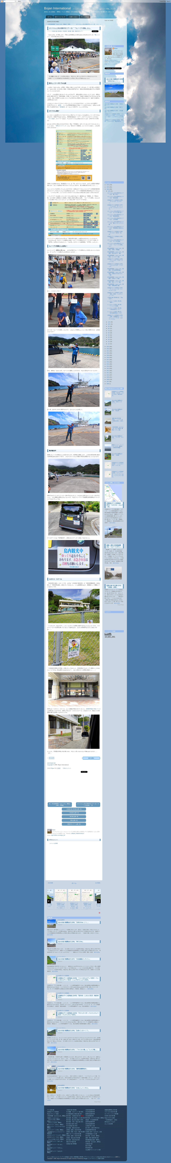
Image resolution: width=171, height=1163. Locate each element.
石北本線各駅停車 (90, 1111)
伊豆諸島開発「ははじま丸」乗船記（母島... (59, 24)
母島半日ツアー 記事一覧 (74, 824)
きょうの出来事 (109, 1123)
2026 (108, 184)
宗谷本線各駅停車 (90, 1123)
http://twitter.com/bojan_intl (58, 835)
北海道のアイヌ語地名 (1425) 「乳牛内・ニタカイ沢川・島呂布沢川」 (114, 120)
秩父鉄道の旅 (89, 1147)
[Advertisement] (74, 787)
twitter (71, 1157)
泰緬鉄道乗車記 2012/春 (111, 1110)
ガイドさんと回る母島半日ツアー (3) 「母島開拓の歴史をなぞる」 (115, 228)
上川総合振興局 (60, 920)
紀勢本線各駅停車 (90, 1121)
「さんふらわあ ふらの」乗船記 (55, 1139)
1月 (109, 343)
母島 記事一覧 (74, 820)
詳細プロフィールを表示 (111, 64)
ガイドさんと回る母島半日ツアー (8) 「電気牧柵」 (115, 197)
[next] (99, 901)
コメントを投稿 (54, 843)
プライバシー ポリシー (90, 1157)
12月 (109, 191)
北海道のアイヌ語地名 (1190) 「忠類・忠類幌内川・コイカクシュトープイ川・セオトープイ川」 (115, 317)
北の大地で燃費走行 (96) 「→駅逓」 (117, 454)
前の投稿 (50, 883)
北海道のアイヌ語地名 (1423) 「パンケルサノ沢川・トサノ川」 (118, 464)
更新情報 (76, 1157)
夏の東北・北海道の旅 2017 (73, 1115)
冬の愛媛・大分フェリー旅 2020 (74, 1111)
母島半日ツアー (79, 31)
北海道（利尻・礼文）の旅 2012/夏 (75, 1131)
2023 (108, 346)
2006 (108, 383)
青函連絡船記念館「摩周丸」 (93, 1139)
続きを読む (91, 758)
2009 (108, 377)
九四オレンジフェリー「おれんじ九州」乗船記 (53, 1118)
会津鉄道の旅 (89, 1143)
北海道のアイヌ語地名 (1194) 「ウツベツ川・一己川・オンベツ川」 (115, 260)
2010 (108, 375)
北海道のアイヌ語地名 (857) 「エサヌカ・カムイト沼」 (114, 504)
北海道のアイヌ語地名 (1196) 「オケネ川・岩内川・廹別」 (115, 233)
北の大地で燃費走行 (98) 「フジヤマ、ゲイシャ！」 (118, 437)
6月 (109, 333)
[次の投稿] (92, 805)
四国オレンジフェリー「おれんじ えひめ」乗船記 (54, 1122)
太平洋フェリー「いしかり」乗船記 (56, 1135)
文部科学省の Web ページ (93, 709)
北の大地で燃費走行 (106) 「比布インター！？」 (73, 1030)
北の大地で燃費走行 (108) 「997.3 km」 (71, 941)
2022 (108, 348)
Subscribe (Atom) (101, 1157)
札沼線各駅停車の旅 (91, 1129)
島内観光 (62, 107)
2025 (108, 187)
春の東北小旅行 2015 (71, 1123)
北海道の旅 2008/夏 (71, 1143)
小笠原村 (64, 31)
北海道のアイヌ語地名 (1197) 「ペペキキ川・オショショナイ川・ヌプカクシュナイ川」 (115, 207)
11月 (109, 322)
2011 (108, 372)
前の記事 (51, 758)
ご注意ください (73, 17)
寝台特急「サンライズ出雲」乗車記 (95, 1118)
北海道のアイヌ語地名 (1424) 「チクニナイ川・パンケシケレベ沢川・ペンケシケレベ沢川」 (118, 474)
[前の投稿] (50, 803)
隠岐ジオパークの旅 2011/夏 (73, 1133)
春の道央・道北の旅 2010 (73, 1139)
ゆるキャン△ (110, 1157)
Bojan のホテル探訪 (110, 1118)
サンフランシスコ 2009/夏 (111, 1114)
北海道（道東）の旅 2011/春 (73, 1135)
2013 (108, 368)
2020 (108, 353)
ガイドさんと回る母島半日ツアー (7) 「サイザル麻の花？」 (115, 212)
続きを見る (50, 934)
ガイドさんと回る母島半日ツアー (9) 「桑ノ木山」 (115, 193)
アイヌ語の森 (50, 1110)
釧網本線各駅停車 (90, 1114)
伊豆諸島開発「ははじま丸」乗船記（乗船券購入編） (115, 285)
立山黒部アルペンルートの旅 (93, 1149)
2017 (108, 359)
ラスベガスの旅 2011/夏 (111, 1111)
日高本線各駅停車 (90, 1110)
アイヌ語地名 (85, 17)
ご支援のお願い (101, 1158)
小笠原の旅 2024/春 (56, 31)
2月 (109, 341)
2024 (108, 189)
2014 (108, 366)
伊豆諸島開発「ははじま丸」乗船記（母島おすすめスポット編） (115, 274)
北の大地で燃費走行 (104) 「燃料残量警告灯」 (73, 1069)
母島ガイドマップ (61, 125)
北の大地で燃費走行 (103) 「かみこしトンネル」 (73, 1088)
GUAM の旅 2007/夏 (110, 1115)
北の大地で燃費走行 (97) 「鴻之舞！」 (117, 410)
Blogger (85, 1158)
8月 (109, 328)
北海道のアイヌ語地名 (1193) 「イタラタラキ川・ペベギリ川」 (115, 265)
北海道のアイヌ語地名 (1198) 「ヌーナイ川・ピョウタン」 (115, 201)
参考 (59, 105)
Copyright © (50, 764)
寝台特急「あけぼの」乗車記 (93, 1141)
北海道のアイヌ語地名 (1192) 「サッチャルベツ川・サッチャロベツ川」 (115, 289)
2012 (108, 370)
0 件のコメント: (67, 768)
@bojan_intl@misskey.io (77, 833)
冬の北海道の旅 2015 (71, 1125)
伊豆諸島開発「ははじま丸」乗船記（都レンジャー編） (115, 281)
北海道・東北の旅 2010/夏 (73, 1137)
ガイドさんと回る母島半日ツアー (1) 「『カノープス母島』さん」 (115, 245)
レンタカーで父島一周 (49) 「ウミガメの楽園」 (114, 305)
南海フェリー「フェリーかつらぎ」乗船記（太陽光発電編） (118, 446)
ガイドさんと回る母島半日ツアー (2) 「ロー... (88, 24)
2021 (108, 351)
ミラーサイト (92, 1158)
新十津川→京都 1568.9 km (92, 1128)
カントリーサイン (61, 956)
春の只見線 (88, 1145)
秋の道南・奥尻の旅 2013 (73, 1128)
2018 (108, 357)
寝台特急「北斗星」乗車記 (92, 1135)
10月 (109, 324)
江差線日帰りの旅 (90, 1125)
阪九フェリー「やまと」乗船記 (55, 1124)
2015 (108, 364)
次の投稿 (97, 883)
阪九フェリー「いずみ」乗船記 (55, 1129)
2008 (108, 379)
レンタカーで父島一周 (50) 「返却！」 (114, 301)
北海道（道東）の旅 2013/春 (73, 1129)
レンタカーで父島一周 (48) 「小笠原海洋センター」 (114, 309)
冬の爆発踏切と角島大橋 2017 (74, 1114)
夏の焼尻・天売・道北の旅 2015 (74, 1121)
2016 (108, 362)
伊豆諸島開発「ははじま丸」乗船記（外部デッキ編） (115, 278)
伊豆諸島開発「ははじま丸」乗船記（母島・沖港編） (115, 249)
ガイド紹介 (52, 118)
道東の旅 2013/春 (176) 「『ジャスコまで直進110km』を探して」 (118, 420)
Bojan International (58, 8)
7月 (109, 330)
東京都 (69, 31)
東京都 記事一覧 (74, 816)
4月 (109, 337)
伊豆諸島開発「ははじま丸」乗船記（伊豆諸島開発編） (115, 269)
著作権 (81, 1157)
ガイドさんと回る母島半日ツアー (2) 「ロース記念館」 (115, 240)
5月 (109, 335)
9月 (109, 326)
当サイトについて (60, 17)
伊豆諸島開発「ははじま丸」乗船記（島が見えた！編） (115, 252)
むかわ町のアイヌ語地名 (62, 975)
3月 (109, 339)
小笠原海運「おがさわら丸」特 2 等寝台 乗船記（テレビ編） (118, 428)
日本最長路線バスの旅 (91, 1133)
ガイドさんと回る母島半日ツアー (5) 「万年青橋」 (115, 219)
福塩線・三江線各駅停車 (92, 1119)
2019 (108, 355)
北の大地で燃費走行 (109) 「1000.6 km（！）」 (73, 922)
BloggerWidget (97, 1101)
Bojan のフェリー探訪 (53, 1114)
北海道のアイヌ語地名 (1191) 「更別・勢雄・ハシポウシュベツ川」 (115, 294)
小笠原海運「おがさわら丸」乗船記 (56, 1115)
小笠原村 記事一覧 (74, 813)
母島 (73, 31)
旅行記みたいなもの (110, 1121)
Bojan (116, 48)
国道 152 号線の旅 (71, 1141)
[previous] (49, 901)
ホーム (50, 17)
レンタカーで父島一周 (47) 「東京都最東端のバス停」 (115, 312)
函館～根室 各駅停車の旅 (92, 1137)
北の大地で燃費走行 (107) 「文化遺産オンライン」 (74, 959)
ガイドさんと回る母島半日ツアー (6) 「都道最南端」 (115, 215)
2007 (108, 381)
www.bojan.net (51, 763)
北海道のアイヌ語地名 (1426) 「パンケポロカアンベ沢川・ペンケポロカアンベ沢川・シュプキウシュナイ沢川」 (114, 116)
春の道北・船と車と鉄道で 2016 (74, 1119)
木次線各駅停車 (90, 1115)
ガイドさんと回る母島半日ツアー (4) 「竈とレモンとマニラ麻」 (115, 223)
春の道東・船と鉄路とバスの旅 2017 (75, 1118)
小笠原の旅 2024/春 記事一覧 (73, 809)
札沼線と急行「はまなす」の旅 (94, 1131)
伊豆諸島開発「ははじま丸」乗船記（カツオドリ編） (115, 256)
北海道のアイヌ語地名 (53, 1111)
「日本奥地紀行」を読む (111, 1119)
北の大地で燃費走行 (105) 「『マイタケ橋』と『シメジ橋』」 (78, 1049)
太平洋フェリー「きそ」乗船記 (55, 1137)
